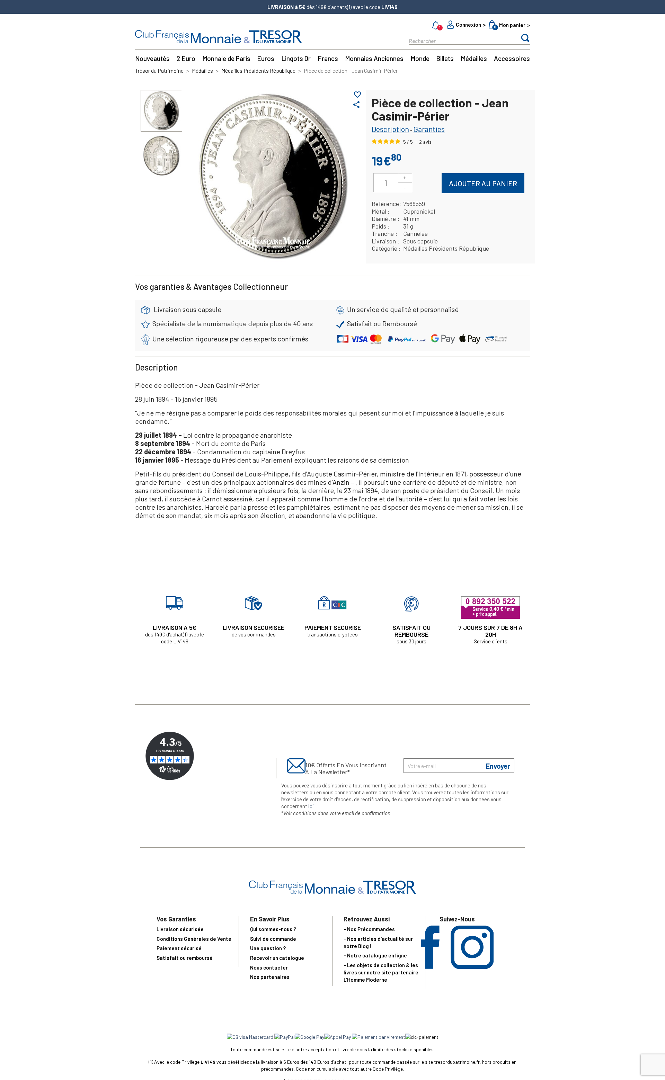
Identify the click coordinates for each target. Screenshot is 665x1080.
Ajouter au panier (483, 183)
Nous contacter (269, 967)
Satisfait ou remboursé (185, 958)
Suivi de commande (273, 939)
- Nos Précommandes (369, 929)
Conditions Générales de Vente (194, 939)
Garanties (429, 128)
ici (311, 806)
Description (390, 128)
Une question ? (268, 948)
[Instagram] (472, 966)
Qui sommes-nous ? (273, 929)
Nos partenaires (270, 977)
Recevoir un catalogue (277, 958)
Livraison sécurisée (180, 929)
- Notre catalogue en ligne (375, 955)
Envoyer (498, 766)
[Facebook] (430, 966)
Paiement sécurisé (179, 948)
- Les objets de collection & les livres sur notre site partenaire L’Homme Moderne (381, 972)
